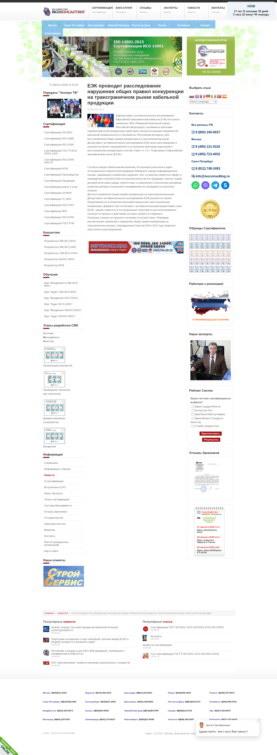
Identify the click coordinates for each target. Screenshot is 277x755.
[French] (202, 97)
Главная (49, 613)
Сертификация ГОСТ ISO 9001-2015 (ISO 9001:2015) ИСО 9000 (187, 627)
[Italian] (213, 97)
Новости (63, 613)
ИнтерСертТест (204, 410)
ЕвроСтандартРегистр (208, 406)
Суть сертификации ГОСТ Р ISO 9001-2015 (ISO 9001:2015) (185, 654)
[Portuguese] (219, 97)
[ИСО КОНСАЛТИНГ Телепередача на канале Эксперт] (64, 117)
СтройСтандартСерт (207, 426)
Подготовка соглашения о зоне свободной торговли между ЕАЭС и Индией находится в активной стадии (90, 640)
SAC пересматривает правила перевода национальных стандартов (90, 662)
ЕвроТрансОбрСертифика (210, 414)
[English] (197, 97)
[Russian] (191, 97)
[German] (208, 97)
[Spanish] (224, 97)
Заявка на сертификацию (157, 645)
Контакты (156, 636)
